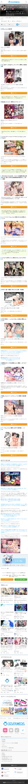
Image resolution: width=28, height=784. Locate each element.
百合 (14, 21)
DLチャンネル (14, 2)
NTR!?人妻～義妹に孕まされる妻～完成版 (10, 308)
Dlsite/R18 (5, 21)
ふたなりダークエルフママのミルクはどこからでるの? (13, 156)
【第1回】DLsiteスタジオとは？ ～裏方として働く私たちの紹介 (7, 686)
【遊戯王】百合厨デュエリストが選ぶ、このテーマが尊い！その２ (20, 613)
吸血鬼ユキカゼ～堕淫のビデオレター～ (9, 120)
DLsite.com (7, 769)
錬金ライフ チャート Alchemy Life (18, 596)
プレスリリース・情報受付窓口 (8, 747)
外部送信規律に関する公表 (7, 759)
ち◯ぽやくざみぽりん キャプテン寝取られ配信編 (12, 84)
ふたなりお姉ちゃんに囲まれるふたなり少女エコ (11, 277)
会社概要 (3, 739)
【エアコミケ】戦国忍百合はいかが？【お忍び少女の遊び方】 (20, 647)
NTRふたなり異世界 (5, 47)
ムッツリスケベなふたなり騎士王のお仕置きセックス (12, 237)
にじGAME (20, 769)
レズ (10, 21)
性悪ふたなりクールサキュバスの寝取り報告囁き (11, 415)
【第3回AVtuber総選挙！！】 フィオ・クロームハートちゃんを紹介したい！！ (7, 669)
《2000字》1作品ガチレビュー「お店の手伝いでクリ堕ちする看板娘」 (20, 630)
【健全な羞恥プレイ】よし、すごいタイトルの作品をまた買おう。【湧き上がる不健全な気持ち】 (20, 669)
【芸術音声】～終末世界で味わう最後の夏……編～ (7, 629)
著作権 (3, 753)
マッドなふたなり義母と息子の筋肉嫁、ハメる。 (11, 447)
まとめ (9, 718)
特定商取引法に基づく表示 (7, 756)
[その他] (19, 24)
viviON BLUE (20, 772)
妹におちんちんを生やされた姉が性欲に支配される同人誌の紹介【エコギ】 (7, 647)
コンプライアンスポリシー (7, 761)
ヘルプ (3, 744)
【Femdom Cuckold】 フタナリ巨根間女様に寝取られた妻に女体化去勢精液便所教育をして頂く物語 (14, 198)
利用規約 (3, 741)
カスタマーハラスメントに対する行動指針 (10, 742)
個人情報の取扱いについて (7, 758)
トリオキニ (7, 776)
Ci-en (7, 772)
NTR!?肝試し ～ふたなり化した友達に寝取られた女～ (12, 339)
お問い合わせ (4, 746)
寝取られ (19, 21)
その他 (13, 14)
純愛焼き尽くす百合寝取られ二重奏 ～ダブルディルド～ (13, 383)
